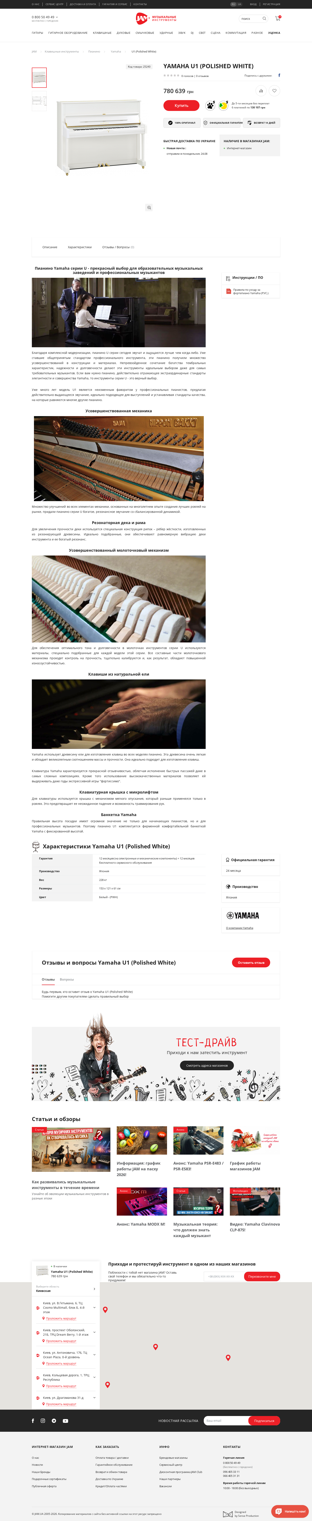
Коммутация (236, 33)
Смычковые (145, 33)
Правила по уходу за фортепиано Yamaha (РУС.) (250, 291)
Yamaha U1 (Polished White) (72, 1272)
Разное (257, 33)
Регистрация (271, 4)
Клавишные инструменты (62, 51)
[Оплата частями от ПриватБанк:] (223, 105)
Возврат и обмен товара (111, 1472)
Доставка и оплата (83, 4)
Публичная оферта (44, 1486)
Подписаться (264, 1421)
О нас (35, 4)
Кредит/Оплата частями (111, 1486)
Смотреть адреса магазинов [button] (207, 1065)
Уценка (274, 33)
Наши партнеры (170, 1479)
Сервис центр (55, 4)
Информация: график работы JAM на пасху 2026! (138, 1169)
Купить (181, 105)
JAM (34, 51)
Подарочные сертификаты (49, 1479)
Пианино (94, 51)
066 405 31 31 (231, 1476)
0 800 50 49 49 (43, 17)
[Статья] (71, 1149)
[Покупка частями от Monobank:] (210, 105)
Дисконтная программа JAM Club (180, 1472)
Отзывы (48, 979)
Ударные (166, 33)
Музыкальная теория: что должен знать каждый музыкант (195, 1230)
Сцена (215, 33)
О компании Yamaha (239, 928)
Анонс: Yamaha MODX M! (141, 1224)
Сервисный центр (171, 1465)
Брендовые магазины (173, 1458)
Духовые (123, 33)
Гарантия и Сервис (115, 4)
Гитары (37, 33)
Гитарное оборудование (67, 33)
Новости (37, 1465)
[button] (149, 207)
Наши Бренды (41, 1472)
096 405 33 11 (231, 1472)
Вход (253, 4)
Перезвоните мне (262, 1276)
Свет (202, 33)
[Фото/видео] (255, 1201)
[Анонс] (198, 1140)
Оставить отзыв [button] (251, 962)
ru (233, 4)
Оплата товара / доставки (112, 1458)
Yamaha (116, 51)
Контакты (140, 4)
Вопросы (67, 979)
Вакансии (165, 1486)
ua (239, 4)
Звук (182, 33)
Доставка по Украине (109, 1479)
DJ (192, 33)
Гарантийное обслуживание (114, 1465)
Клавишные (102, 33)
